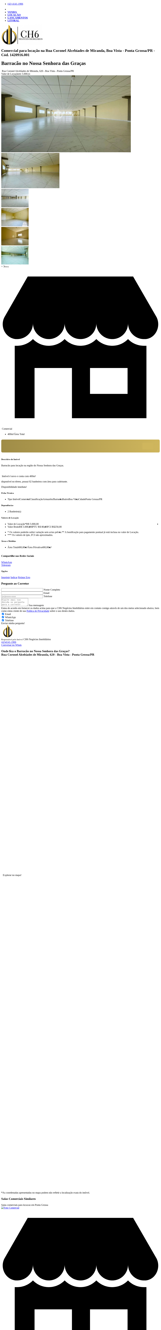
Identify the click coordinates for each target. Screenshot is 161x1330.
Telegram (6, 565)
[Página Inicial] (22, 44)
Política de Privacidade (38, 611)
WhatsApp (6, 562)
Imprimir (5, 577)
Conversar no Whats (11, 645)
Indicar (14, 577)
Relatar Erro (24, 577)
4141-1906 (15, 4)
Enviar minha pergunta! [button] (13, 623)
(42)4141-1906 (8, 642)
